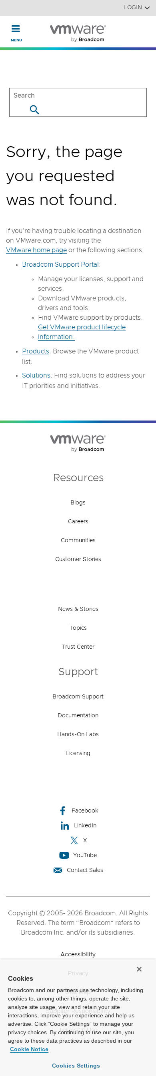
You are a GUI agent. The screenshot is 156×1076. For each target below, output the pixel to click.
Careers (78, 522)
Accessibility (78, 954)
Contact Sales (85, 870)
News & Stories (78, 609)
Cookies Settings (76, 1065)
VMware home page (36, 250)
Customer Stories (78, 559)
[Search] (34, 109)
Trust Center (78, 647)
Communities (78, 540)
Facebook (85, 811)
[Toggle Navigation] (16, 28)
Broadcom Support (78, 697)
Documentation (78, 716)
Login (133, 7)
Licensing (78, 753)
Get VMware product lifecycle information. (82, 332)
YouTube (85, 855)
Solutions (36, 375)
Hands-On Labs (78, 734)
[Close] (139, 969)
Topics (78, 628)
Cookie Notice (29, 1049)
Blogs (78, 503)
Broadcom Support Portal (60, 264)
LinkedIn (85, 826)
